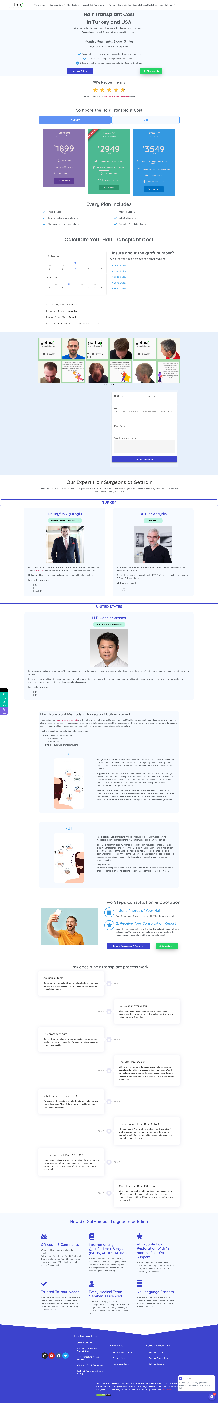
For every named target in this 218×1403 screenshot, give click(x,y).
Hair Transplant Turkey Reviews (88, 1358)
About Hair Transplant (93, 5)
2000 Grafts (120, 265)
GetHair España (156, 1364)
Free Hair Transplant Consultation (87, 1349)
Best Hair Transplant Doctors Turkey (91, 1372)
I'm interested (64, 180)
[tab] (74, 120)
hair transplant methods (67, 720)
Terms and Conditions (123, 1352)
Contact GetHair (84, 1342)
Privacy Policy (119, 1358)
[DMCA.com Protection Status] (103, 1395)
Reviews (113, 5)
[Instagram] (45, 1355)
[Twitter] (65, 1355)
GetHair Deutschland (158, 1358)
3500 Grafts (120, 283)
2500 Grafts (120, 271)
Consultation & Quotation (145, 5)
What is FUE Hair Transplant (90, 1365)
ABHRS (39, 570)
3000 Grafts (120, 277)
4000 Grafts (120, 288)
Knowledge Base (121, 1364)
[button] (142, 265)
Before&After (124, 5)
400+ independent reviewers (116, 96)
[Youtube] (51, 1355)
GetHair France (156, 1352)
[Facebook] (58, 1355)
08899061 (166, 1389)
